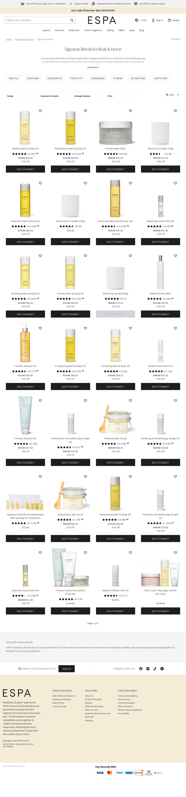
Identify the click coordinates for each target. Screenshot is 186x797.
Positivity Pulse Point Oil (25, 590)
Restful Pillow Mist (160, 293)
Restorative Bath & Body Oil (70, 148)
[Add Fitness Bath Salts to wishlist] (130, 110)
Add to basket (25, 169)
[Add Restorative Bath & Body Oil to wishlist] (85, 110)
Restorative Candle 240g (70, 221)
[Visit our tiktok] (155, 668)
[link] (157, 20)
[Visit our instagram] (147, 668)
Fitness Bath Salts (115, 148)
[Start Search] (72, 20)
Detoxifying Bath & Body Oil (115, 514)
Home (8, 39)
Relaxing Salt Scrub (115, 438)
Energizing (98, 78)
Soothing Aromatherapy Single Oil (160, 438)
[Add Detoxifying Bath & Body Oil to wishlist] (130, 476)
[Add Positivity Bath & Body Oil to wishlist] (40, 183)
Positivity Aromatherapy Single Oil (160, 516)
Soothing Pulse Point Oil (160, 221)
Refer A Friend (91, 710)
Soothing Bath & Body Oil (25, 293)
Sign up (66, 668)
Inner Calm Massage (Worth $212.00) (160, 592)
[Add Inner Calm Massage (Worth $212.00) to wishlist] (175, 552)
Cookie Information (126, 703)
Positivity (77, 78)
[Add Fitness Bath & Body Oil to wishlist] (85, 255)
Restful (14, 78)
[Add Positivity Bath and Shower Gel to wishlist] (130, 183)
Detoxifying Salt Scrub (70, 514)
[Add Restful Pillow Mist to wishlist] (175, 255)
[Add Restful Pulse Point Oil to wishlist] (175, 328)
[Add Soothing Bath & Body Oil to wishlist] (40, 255)
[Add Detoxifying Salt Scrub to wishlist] (85, 476)
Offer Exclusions (125, 706)
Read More (93, 67)
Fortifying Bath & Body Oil (115, 365)
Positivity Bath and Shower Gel (115, 221)
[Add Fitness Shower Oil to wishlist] (40, 328)
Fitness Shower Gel (25, 438)
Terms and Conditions (128, 696)
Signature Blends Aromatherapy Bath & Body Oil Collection (25, 516)
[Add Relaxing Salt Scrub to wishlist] (130, 400)
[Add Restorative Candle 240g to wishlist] (85, 183)
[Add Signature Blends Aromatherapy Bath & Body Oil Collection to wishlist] (40, 476)
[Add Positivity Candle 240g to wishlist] (175, 110)
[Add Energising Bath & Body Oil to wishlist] (85, 328)
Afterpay (89, 720)
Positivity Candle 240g (161, 148)
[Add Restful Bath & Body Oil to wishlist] (40, 110)
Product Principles (93, 699)
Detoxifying (138, 78)
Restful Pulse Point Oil (160, 365)
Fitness (117, 78)
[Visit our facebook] (140, 668)
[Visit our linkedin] (162, 668)
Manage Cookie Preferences (16, 741)
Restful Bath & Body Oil (25, 148)
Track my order (59, 706)
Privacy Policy (124, 699)
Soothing (33, 78)
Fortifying (160, 78)
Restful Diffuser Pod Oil (115, 590)
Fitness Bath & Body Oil (70, 293)
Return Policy (58, 703)
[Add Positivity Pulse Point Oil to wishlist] (40, 552)
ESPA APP (89, 717)
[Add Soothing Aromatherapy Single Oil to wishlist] (175, 400)
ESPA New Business (94, 706)
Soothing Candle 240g (115, 293)
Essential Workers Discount (97, 713)
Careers (88, 703)
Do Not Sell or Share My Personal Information (18, 745)
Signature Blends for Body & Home (93, 49)
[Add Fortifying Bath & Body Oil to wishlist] (130, 328)
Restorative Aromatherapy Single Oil (70, 440)
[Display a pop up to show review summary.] (37, 153)
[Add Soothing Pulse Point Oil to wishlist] (175, 183)
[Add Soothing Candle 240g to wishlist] (130, 255)
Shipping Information (61, 699)
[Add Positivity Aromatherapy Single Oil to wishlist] (175, 476)
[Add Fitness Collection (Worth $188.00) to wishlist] (85, 552)
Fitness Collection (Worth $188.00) (70, 592)
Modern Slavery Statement (130, 710)
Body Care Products (24, 39)
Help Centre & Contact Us (64, 696)
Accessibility (123, 713)
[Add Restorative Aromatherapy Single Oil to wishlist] (85, 400)
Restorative (54, 78)
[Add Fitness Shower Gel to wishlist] (40, 400)
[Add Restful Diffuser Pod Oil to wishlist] (130, 552)
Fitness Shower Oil (25, 365)
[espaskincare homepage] (102, 20)
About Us (89, 696)
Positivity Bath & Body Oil (25, 221)
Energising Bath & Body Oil (70, 365)
